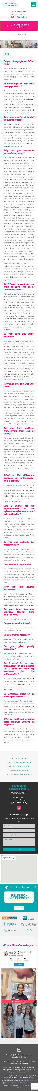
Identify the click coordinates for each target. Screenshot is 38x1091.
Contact (23, 1057)
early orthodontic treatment (25, 1079)
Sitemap (6, 1061)
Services (29, 1055)
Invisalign (15, 1057)
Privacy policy (16, 1061)
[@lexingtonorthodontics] (5, 954)
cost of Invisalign (18, 1084)
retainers (10, 701)
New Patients (19, 1055)
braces (7, 1082)
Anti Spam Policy (29, 1061)
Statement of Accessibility (19, 1063)
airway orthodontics (14, 1082)
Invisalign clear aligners (29, 1082)
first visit (9, 391)
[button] (33, 4)
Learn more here (17, 379)
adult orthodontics (31, 1080)
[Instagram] (19, 808)
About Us (9, 1055)
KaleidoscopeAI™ (23, 1072)
